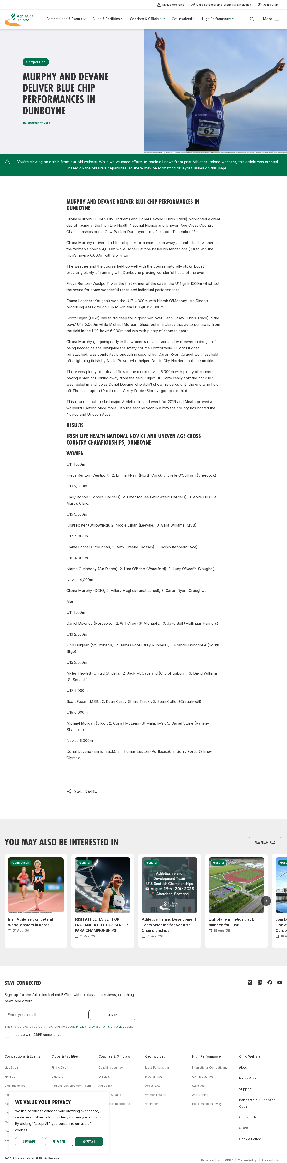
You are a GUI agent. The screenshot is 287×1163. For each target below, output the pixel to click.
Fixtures (10, 1076)
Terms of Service (112, 1026)
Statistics (198, 1085)
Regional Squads (109, 1094)
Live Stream (12, 1067)
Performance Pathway (207, 1104)
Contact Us (248, 1117)
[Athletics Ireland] (19, 19)
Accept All (89, 1141)
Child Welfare (250, 1056)
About (243, 1067)
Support (245, 1089)
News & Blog (249, 1078)
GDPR (243, 1128)
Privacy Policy (85, 1026)
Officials (104, 1076)
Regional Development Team (71, 1085)
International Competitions (209, 1067)
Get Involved (155, 1056)
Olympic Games (202, 1076)
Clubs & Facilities (65, 1056)
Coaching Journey (110, 1067)
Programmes (153, 1076)
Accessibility (270, 1160)
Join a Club (270, 4)
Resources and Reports (114, 1104)
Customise (29, 1141)
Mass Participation (157, 1067)
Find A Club (59, 1067)
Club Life (58, 1076)
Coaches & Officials (114, 1056)
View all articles (265, 842)
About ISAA (152, 1085)
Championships (15, 1085)
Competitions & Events (22, 1056)
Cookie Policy (250, 1139)
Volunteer (151, 1104)
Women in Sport (155, 1094)
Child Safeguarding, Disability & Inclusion (223, 4)
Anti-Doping (200, 1094)
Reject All (59, 1141)
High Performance (206, 1056)
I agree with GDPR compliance (37, 1034)
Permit (9, 1140)
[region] (59, 1123)
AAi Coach (105, 1085)
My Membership (173, 4)
